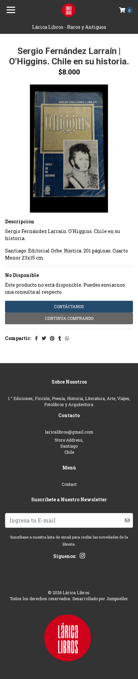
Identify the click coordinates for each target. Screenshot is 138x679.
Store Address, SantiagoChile (69, 446)
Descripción (19, 221)
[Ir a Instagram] (82, 557)
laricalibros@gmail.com (69, 432)
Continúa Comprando (69, 318)
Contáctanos (69, 306)
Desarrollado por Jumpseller (100, 598)
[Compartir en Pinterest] (52, 338)
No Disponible (22, 275)
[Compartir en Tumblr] (59, 338)
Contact (69, 484)
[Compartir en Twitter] (44, 338)
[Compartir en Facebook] (36, 338)
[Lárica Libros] (69, 10)
